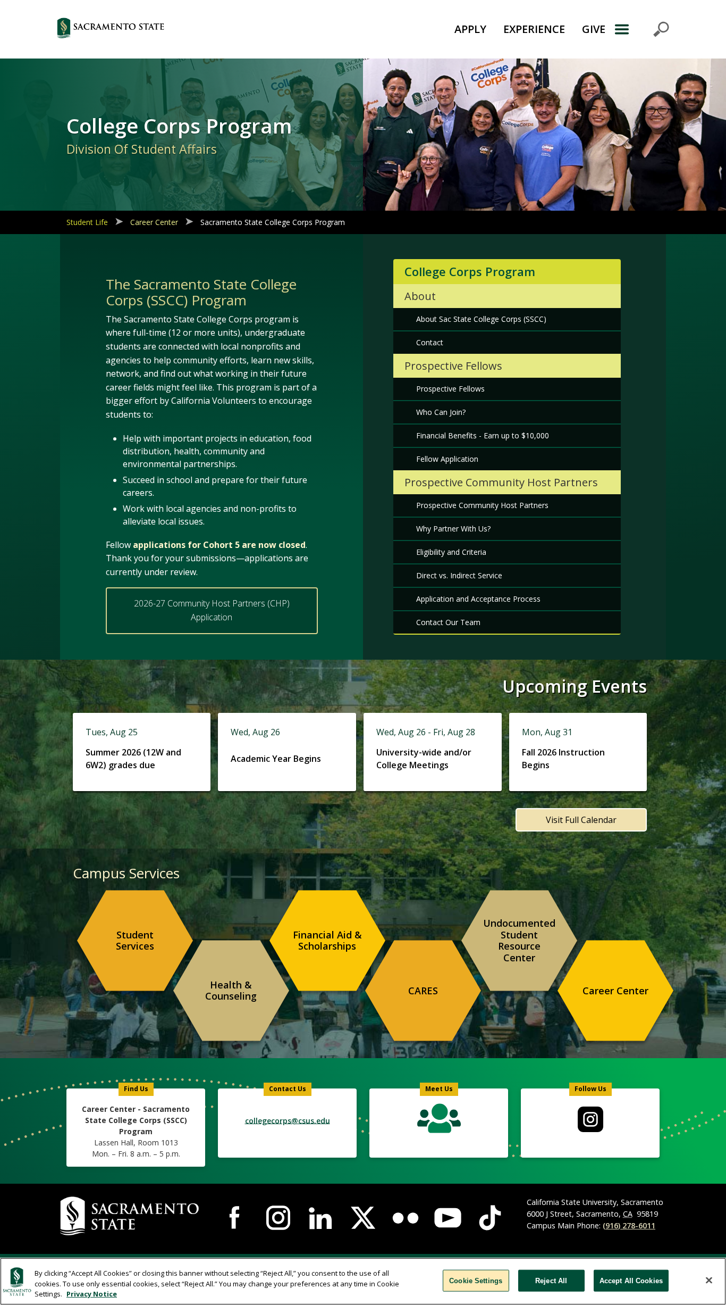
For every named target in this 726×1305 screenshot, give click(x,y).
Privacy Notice (91, 1294)
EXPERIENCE (534, 29)
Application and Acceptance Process (478, 599)
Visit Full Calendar (581, 820)
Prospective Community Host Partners (482, 505)
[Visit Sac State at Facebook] (236, 1217)
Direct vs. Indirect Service (459, 575)
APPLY (470, 29)
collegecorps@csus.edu (287, 1120)
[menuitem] (135, 940)
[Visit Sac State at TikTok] (490, 1217)
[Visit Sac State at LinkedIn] (320, 1217)
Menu (641, 29)
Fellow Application (447, 459)
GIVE (593, 29)
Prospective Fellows (450, 389)
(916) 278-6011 (629, 1225)
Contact (429, 342)
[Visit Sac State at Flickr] (405, 1217)
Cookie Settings (475, 1280)
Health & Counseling (231, 990)
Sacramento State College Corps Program (272, 222)
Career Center (154, 222)
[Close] (709, 1280)
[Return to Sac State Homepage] (164, 29)
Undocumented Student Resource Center (519, 940)
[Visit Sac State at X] (363, 1217)
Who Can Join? (441, 412)
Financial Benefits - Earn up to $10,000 (482, 435)
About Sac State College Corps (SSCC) (481, 319)
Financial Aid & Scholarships (327, 940)
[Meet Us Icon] (438, 1120)
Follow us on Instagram (590, 1119)
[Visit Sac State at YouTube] (448, 1217)
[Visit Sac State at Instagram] (278, 1217)
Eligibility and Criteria (451, 552)
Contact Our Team (448, 622)
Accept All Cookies (631, 1280)
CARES (423, 990)
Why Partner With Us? (453, 528)
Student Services (135, 940)
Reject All (551, 1280)
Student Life (87, 222)
